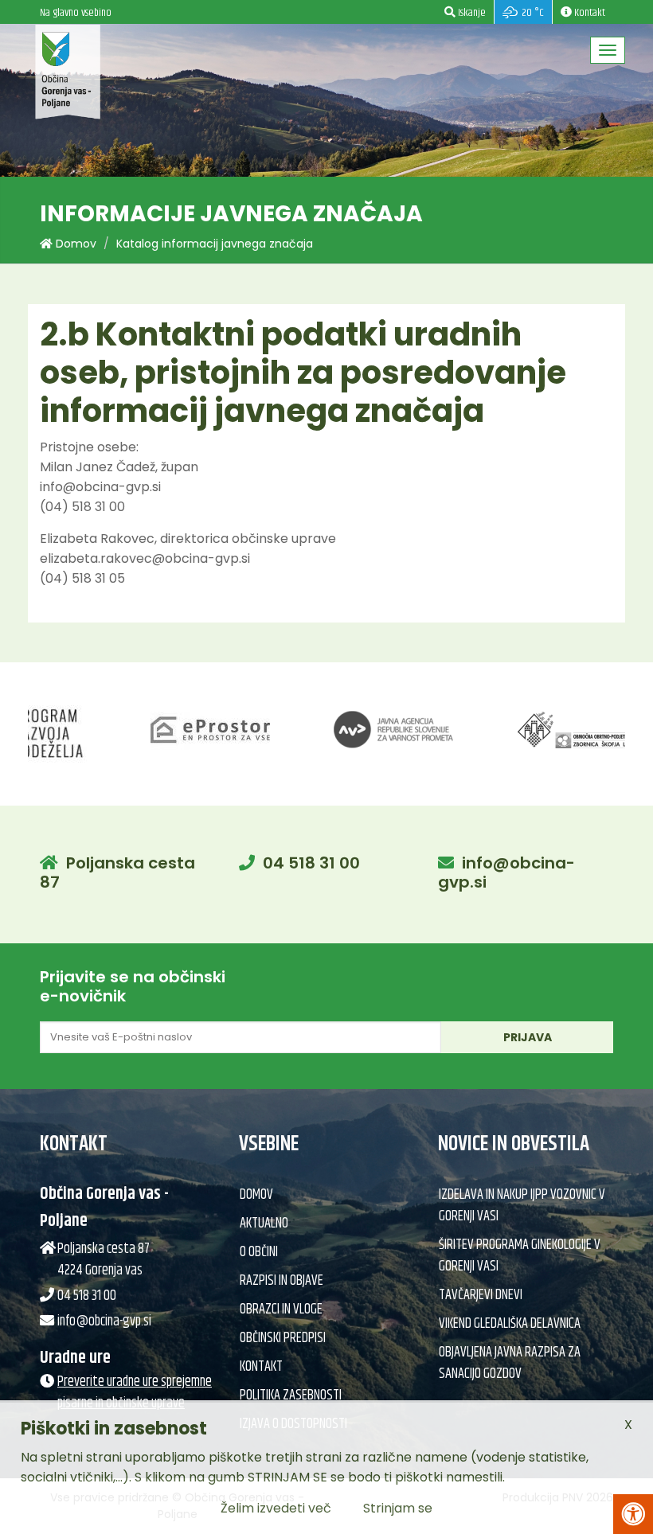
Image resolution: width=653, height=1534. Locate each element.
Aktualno (264, 1223)
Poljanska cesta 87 (117, 872)
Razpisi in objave (281, 1281)
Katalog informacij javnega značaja (214, 244)
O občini (259, 1252)
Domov (74, 244)
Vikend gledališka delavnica (510, 1324)
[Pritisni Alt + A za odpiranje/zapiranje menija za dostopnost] (633, 1514)
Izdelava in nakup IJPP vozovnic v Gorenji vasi (522, 1206)
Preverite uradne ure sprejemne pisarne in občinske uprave (134, 1393)
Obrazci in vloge (281, 1309)
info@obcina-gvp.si (506, 872)
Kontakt (261, 1367)
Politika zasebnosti (291, 1395)
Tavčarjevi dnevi (480, 1295)
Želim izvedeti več (276, 1508)
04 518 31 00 (311, 863)
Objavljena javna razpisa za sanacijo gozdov (510, 1363)
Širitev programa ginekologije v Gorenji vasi (519, 1256)
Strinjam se (397, 1508)
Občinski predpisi (283, 1338)
